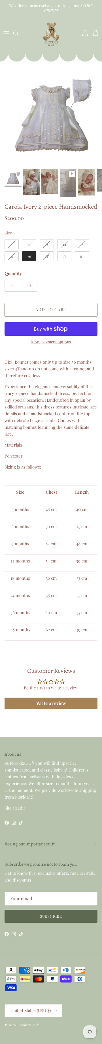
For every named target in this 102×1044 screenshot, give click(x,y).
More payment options (51, 342)
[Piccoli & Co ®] (51, 33)
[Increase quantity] (32, 285)
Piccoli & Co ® (27, 1025)
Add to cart (51, 309)
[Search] (18, 33)
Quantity (13, 273)
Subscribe (51, 916)
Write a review (51, 703)
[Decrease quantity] (10, 285)
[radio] (12, 244)
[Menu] (6, 33)
